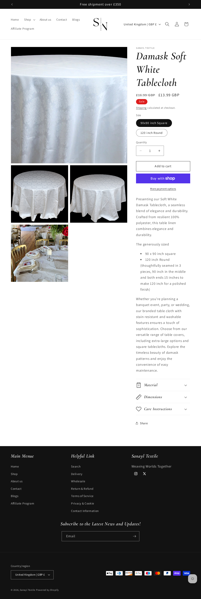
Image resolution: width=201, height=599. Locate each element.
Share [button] (144, 423)
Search (75, 466)
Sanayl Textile (27, 589)
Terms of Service (82, 496)
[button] (29, 19)
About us (16, 481)
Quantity (141, 142)
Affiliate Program (22, 503)
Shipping (141, 107)
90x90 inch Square (154, 123)
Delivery (76, 474)
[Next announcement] (189, 4)
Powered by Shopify (47, 589)
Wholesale (78, 481)
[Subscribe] (134, 536)
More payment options (163, 188)
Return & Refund (82, 489)
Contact (16, 489)
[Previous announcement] (12, 4)
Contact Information (85, 511)
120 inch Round (152, 133)
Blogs (14, 496)
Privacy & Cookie (82, 503)
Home (15, 466)
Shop (14, 474)
